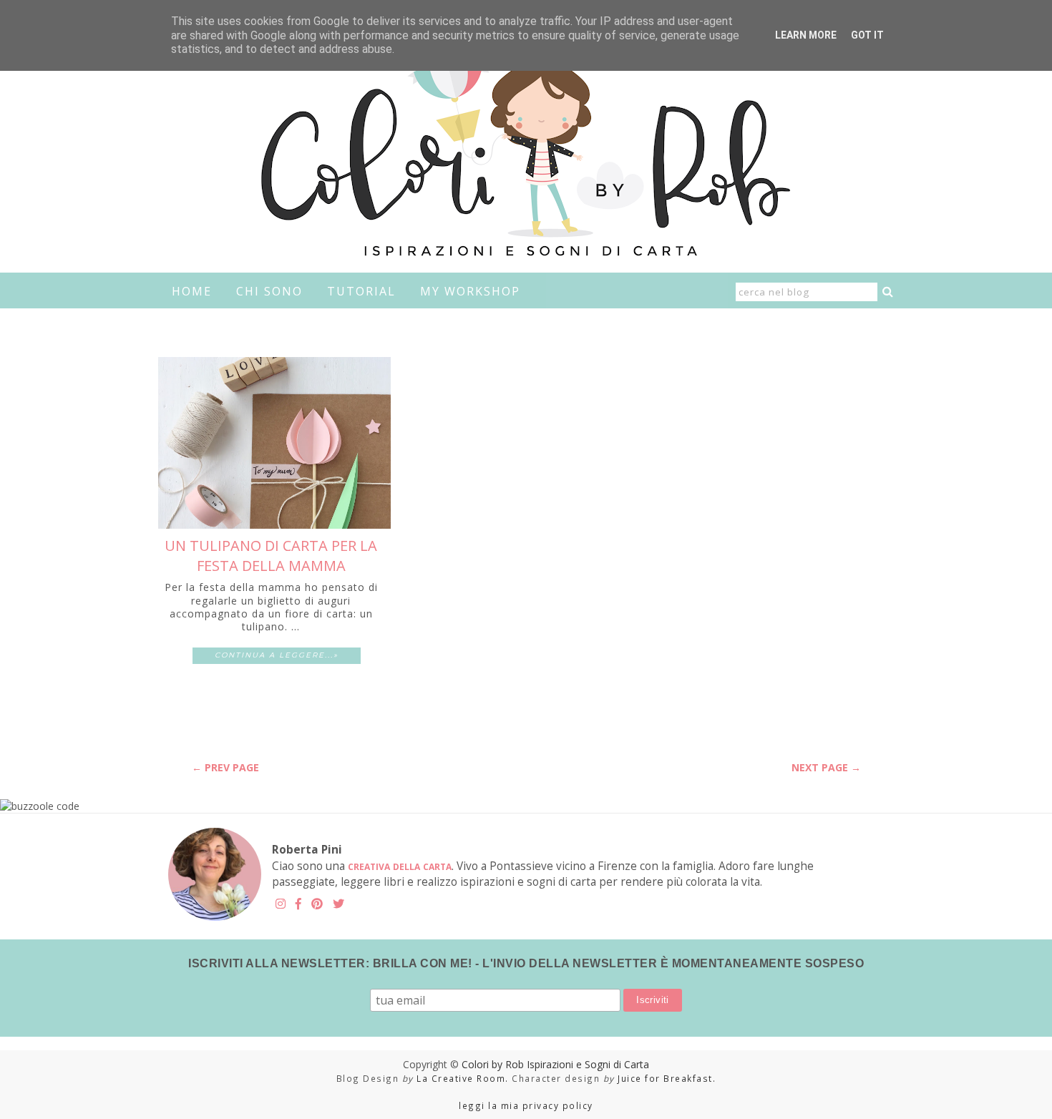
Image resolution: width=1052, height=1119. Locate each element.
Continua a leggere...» (277, 655)
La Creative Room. (463, 1078)
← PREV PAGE (225, 767)
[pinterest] (317, 904)
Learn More (806, 35)
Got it (867, 35)
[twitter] (338, 904)
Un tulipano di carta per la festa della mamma (271, 555)
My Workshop (470, 291)
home (192, 291)
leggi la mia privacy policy (526, 1105)
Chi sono (269, 291)
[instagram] (280, 904)
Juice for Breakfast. (667, 1078)
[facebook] (298, 904)
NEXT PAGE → (826, 767)
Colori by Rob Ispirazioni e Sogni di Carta (555, 1064)
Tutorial (361, 291)
